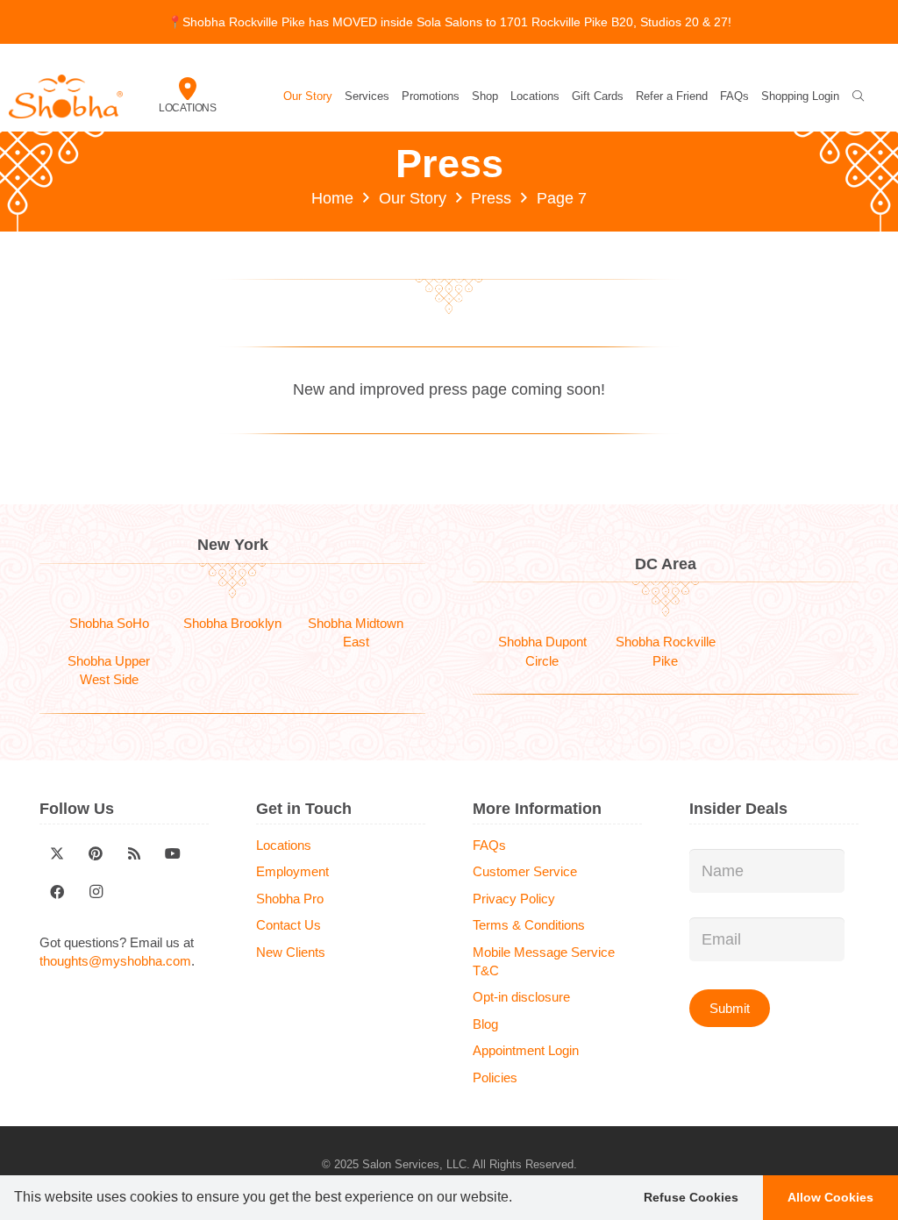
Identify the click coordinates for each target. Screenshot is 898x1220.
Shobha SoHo (109, 623)
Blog (485, 1024)
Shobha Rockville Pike (666, 650)
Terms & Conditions (529, 924)
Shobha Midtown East (355, 632)
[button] (518, 1199)
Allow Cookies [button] (830, 1197)
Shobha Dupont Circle (542, 650)
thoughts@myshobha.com (115, 960)
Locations (188, 108)
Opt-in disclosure (521, 996)
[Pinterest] (95, 853)
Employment (292, 871)
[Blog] (134, 853)
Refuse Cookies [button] (691, 1197)
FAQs (489, 845)
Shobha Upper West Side (109, 670)
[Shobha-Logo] (66, 96)
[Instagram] (95, 892)
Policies (495, 1077)
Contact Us (288, 924)
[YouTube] (172, 853)
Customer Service (525, 871)
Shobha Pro (290, 898)
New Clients (290, 952)
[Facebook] (57, 892)
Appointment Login (526, 1050)
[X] (57, 853)
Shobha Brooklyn (232, 623)
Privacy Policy (514, 898)
